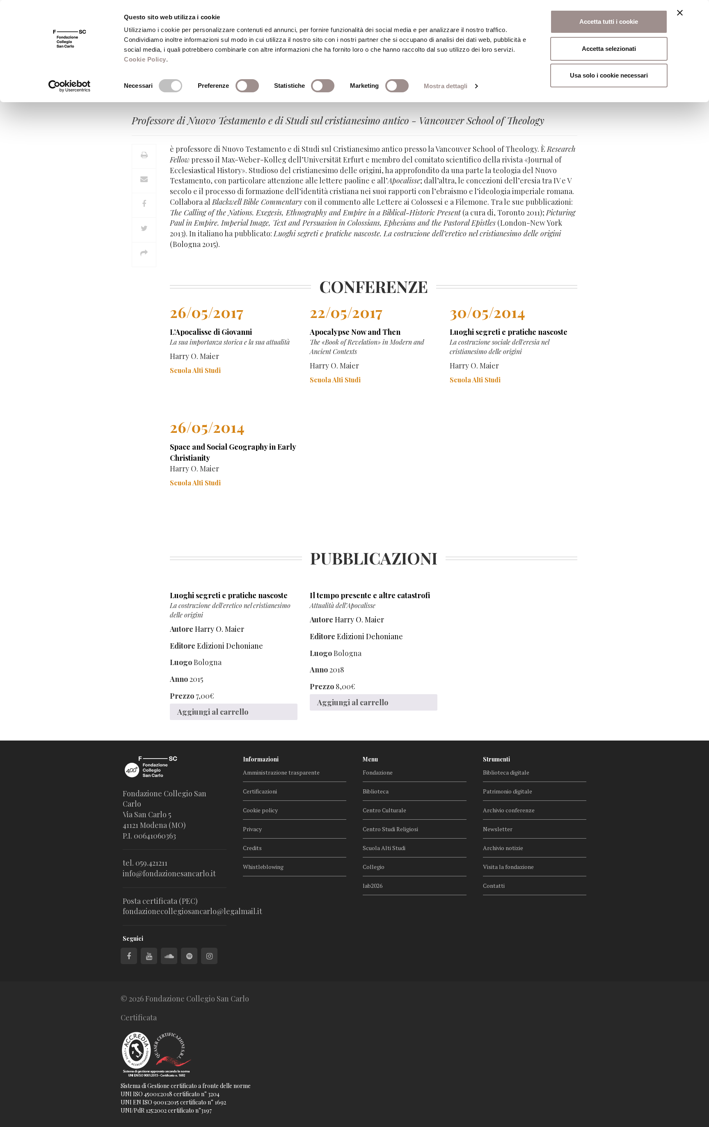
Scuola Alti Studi (384, 848)
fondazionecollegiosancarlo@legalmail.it (192, 911)
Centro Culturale (384, 810)
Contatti (494, 885)
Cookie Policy (145, 59)
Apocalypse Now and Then (355, 332)
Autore (181, 629)
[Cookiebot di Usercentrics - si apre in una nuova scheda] (69, 86)
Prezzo (182, 696)
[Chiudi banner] (680, 13)
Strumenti (496, 759)
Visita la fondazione (508, 867)
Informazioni (261, 759)
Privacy (252, 829)
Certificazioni (260, 791)
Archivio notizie (503, 848)
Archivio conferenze (509, 810)
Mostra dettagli (446, 85)
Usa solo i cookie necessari (609, 75)
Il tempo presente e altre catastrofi (370, 595)
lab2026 (372, 885)
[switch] (247, 85)
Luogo (181, 662)
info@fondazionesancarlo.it (169, 873)
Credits (252, 848)
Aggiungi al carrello (212, 712)
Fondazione (378, 772)
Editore (182, 646)
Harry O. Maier (219, 629)
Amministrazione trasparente (281, 772)
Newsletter (497, 829)
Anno (179, 679)
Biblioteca (376, 791)
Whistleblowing (263, 867)
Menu (370, 759)
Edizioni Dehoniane (230, 646)
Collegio (373, 867)
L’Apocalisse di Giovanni (211, 332)
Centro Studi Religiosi (390, 829)
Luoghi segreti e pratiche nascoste (508, 332)
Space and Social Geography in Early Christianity (233, 452)
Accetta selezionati (609, 48)
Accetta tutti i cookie (608, 21)
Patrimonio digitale (507, 791)
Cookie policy (260, 810)
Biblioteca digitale (506, 772)
